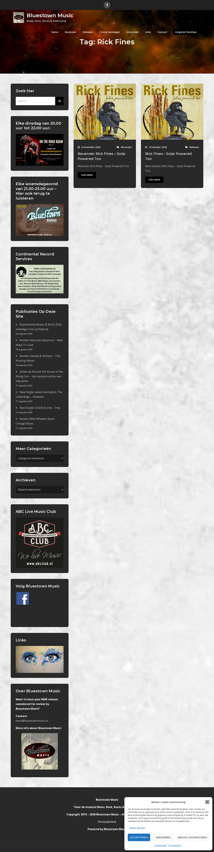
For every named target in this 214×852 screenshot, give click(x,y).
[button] (207, 802)
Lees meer (87, 175)
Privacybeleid (174, 845)
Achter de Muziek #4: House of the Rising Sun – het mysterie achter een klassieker (39, 376)
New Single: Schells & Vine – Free (40, 408)
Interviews (132, 32)
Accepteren (139, 837)
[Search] (59, 101)
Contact (162, 32)
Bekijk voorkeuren (192, 837)
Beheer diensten (137, 827)
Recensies (70, 32)
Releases (88, 32)
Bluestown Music (50, 15)
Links (148, 32)
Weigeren (163, 837)
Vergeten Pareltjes (186, 32)
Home (54, 32)
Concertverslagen (109, 32)
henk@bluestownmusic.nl (32, 721)
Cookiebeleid (160, 845)
